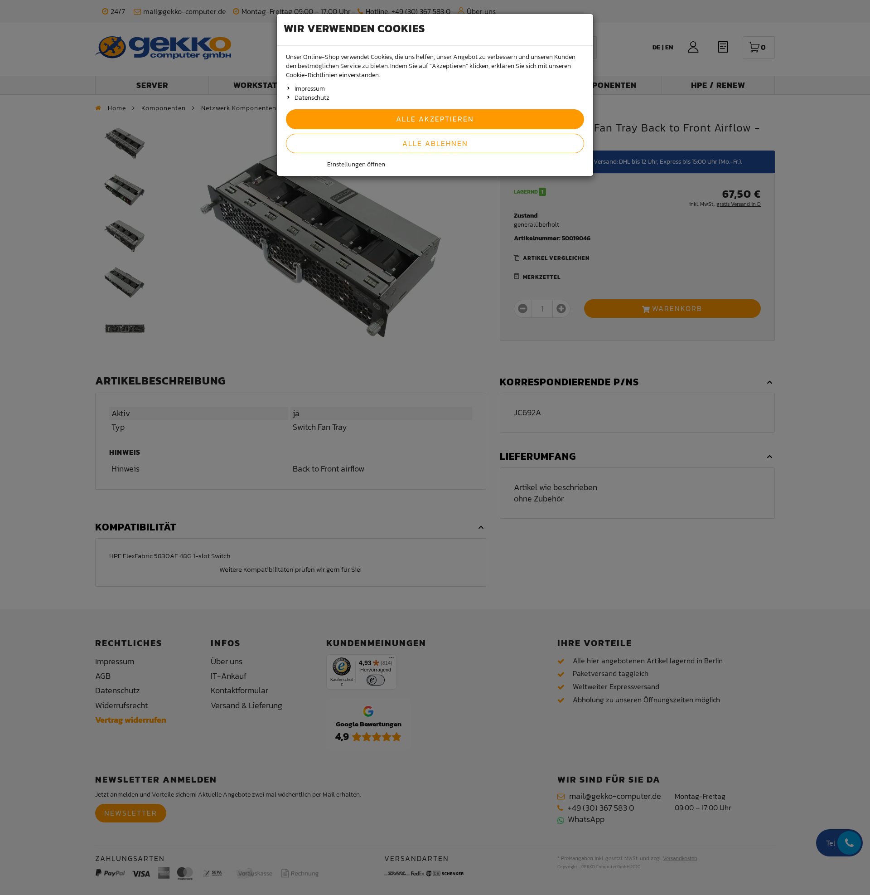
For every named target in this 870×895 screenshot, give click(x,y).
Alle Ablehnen (435, 143)
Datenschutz (312, 97)
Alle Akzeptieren (435, 118)
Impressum (310, 88)
